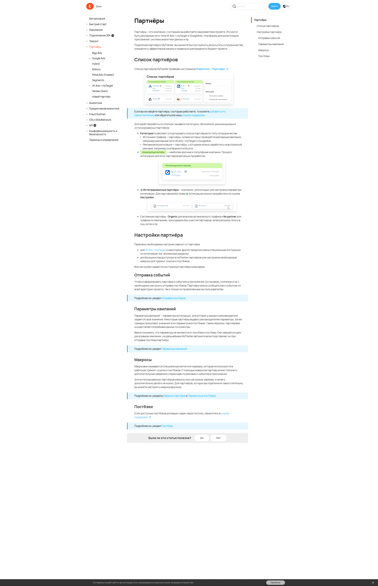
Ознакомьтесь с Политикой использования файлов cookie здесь (228, 582)
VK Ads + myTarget (155, 250)
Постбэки (167, 426)
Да (201, 438)
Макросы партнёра (174, 395)
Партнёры (260, 20)
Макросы (263, 50)
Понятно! (276, 582)
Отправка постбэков (174, 298)
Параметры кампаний (174, 348)
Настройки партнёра (269, 32)
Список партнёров (268, 26)
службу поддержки (193, 115)
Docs (98, 6)
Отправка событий (269, 38)
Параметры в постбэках (202, 395)
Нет (218, 438)
